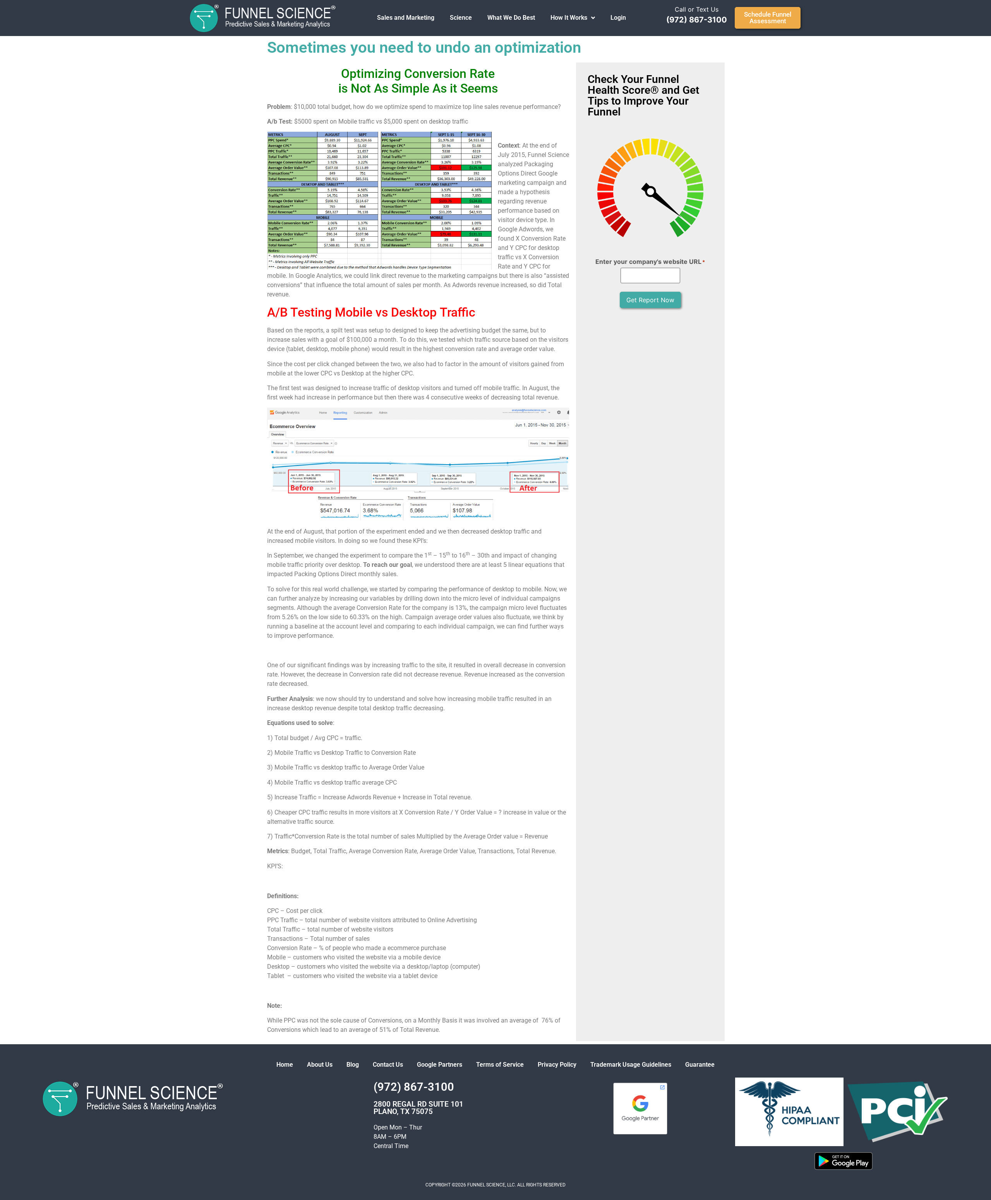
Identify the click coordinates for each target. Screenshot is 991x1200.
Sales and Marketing (405, 17)
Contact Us (388, 1064)
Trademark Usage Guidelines (630, 1064)
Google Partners (439, 1064)
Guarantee (700, 1064)
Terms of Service (500, 1064)
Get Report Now (650, 300)
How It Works (568, 17)
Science (461, 17)
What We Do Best (511, 17)
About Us (320, 1064)
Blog (352, 1064)
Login (618, 17)
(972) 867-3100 (696, 19)
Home (284, 1064)
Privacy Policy (557, 1064)
